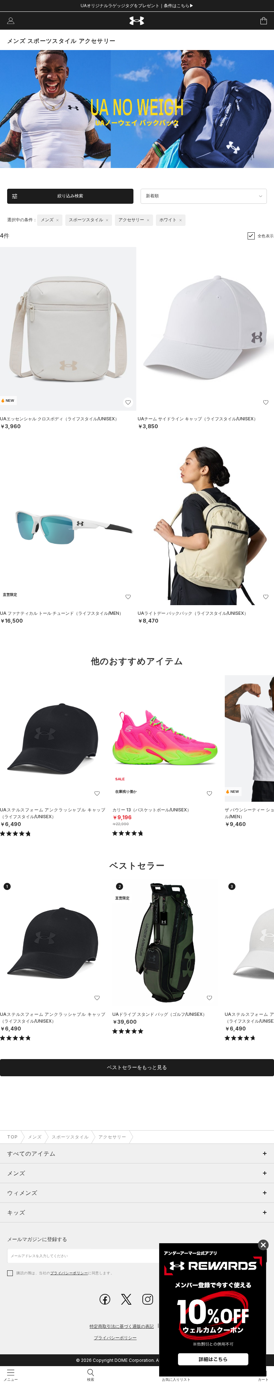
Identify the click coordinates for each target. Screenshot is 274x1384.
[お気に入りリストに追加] (97, 794)
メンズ (35, 1137)
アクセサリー (112, 1137)
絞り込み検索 (70, 195)
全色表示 (266, 235)
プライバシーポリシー (69, 1273)
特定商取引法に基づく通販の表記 (122, 1326)
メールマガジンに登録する (37, 1239)
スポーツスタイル (70, 1137)
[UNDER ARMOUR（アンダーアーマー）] (137, 21)
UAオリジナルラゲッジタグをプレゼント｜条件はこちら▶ (137, 5)
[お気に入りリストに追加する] (128, 402)
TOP (12, 1137)
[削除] (57, 220)
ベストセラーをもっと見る (137, 1067)
